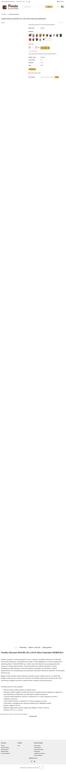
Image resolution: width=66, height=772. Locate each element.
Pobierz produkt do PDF (35, 73)
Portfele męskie (37, 745)
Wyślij (57, 77)
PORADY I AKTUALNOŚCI (52, 11)
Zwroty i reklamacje (5, 747)
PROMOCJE (19, 11)
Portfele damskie (37, 747)
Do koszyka (44, 48)
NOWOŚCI (12, 11)
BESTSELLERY (27, 11)
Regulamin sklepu (4, 751)
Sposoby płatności (4, 749)
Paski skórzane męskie (38, 749)
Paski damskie (37, 751)
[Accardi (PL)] (33, 725)
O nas (18, 745)
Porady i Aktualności (38, 755)
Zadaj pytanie (32, 69)
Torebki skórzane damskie (39, 753)
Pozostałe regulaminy (5, 753)
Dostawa (3, 745)
